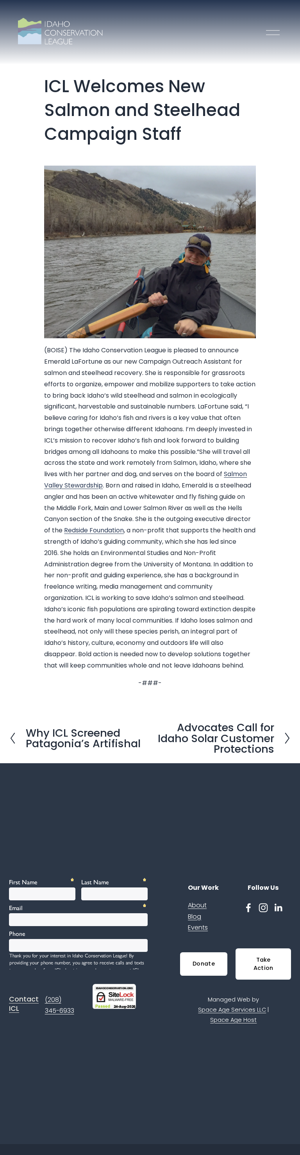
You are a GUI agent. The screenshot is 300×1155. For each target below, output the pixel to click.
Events (198, 927)
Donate (204, 964)
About (197, 905)
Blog (194, 916)
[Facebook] (248, 907)
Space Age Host (233, 1020)
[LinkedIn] (278, 907)
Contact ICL (24, 1004)
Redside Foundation (94, 530)
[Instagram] (263, 907)
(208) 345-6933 (59, 1005)
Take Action (263, 964)
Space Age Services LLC (232, 1010)
